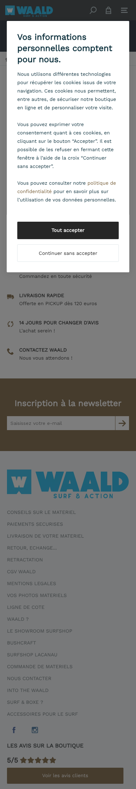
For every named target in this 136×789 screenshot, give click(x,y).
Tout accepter (68, 230)
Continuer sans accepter (68, 253)
